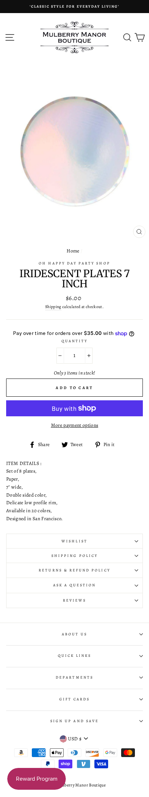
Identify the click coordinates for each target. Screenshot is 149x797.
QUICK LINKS (74, 655)
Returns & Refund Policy (74, 570)
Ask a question (74, 585)
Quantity (74, 341)
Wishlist (74, 541)
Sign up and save (74, 721)
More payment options (74, 425)
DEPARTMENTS (74, 677)
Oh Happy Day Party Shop (74, 263)
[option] (74, 6)
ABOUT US (74, 634)
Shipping (53, 307)
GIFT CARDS (74, 699)
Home (73, 250)
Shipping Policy (74, 555)
